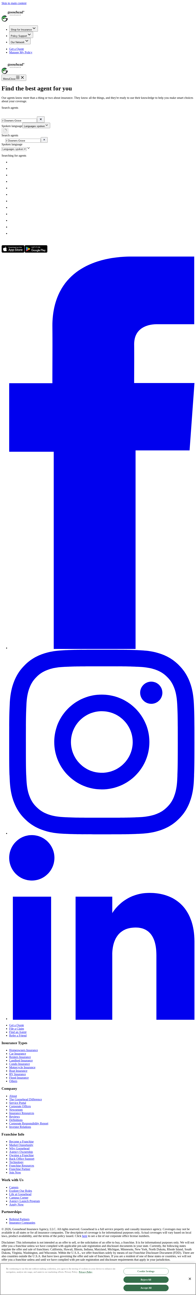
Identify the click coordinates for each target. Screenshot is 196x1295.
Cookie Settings (145, 1271)
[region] (98, 1279)
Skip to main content (14, 3)
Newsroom (16, 1109)
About (13, 1096)
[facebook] (101, 648)
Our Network (17, 42)
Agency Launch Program (24, 1201)
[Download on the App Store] (13, 251)
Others (13, 1081)
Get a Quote (16, 49)
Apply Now (16, 1204)
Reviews (14, 1116)
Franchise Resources (21, 1165)
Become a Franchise (21, 1141)
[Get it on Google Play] (35, 251)
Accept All (146, 1287)
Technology (16, 1162)
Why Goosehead (19, 1148)
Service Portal (17, 1102)
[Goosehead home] (98, 13)
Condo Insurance (19, 1064)
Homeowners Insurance (23, 1050)
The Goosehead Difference (25, 1099)
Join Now (15, 1172)
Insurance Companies (22, 1222)
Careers (13, 1187)
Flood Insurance (19, 1077)
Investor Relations (20, 1126)
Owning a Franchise (21, 1155)
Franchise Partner (19, 1169)
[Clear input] (41, 119)
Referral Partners (19, 1219)
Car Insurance (17, 1053)
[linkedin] (101, 1018)
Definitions (16, 1120)
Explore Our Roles (20, 1190)
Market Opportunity (21, 1145)
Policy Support (19, 36)
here (84, 1236)
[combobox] (36, 125)
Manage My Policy (20, 52)
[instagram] (101, 833)
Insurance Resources (21, 1113)
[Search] (5, 131)
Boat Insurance (18, 1070)
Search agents (10, 107)
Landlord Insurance (21, 1060)
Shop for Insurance (21, 29)
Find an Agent (17, 1032)
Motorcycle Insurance (22, 1067)
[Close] (190, 1279)
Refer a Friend (18, 1035)
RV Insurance (17, 1074)
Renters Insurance (20, 1057)
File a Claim (16, 1028)
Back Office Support (21, 1158)
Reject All (146, 1279)
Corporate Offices (20, 1106)
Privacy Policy (85, 1272)
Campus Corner (18, 1197)
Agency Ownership (21, 1151)
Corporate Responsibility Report (28, 1123)
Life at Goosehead (20, 1194)
